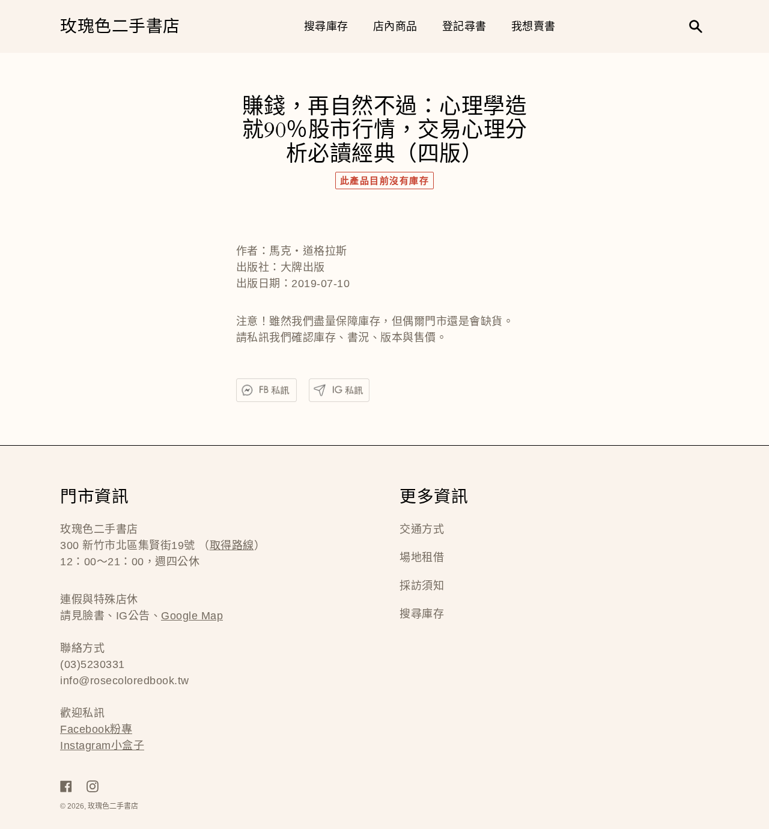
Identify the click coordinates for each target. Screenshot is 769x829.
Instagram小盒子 (102, 745)
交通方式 (422, 529)
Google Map (192, 616)
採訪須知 (422, 586)
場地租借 (422, 557)
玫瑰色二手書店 (120, 26)
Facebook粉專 (96, 729)
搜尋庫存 (422, 614)
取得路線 (232, 545)
